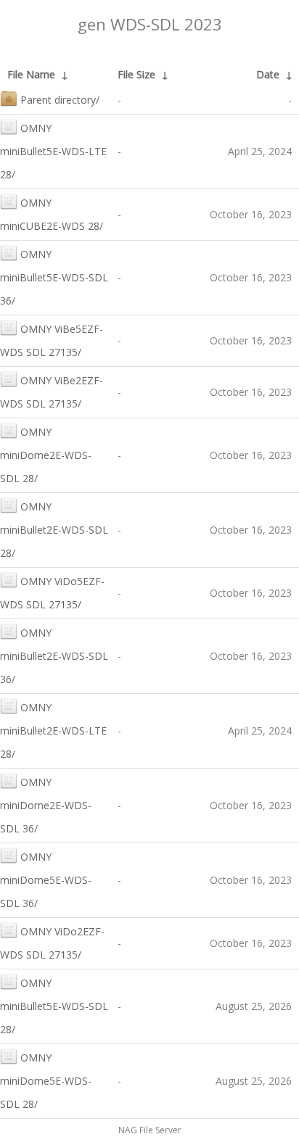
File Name (31, 74)
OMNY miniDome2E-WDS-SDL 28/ (45, 455)
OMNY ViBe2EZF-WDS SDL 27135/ (51, 391)
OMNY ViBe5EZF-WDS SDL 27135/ (51, 340)
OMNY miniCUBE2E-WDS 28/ (51, 214)
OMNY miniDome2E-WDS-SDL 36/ (45, 805)
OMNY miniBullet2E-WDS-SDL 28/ (54, 530)
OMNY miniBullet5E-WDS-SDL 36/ (54, 277)
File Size (136, 74)
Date (267, 74)
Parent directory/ (59, 100)
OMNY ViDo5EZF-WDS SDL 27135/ (52, 592)
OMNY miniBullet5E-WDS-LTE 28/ (53, 151)
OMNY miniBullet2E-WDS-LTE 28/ (53, 730)
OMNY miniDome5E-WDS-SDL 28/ (45, 1081)
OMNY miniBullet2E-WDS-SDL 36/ (54, 656)
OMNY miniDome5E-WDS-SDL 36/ (45, 880)
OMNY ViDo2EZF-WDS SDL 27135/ (52, 942)
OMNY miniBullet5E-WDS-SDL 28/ (54, 1006)
